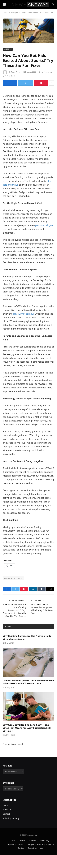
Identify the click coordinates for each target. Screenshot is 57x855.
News (13, 840)
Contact (6, 814)
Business (32, 840)
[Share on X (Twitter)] (25, 83)
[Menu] (4, 4)
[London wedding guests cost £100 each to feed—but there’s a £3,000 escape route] (28, 662)
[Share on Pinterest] (41, 83)
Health (40, 844)
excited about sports (13, 578)
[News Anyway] (30, 4)
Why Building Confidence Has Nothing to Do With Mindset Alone (27, 637)
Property (10, 844)
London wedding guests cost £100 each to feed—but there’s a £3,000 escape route (28, 682)
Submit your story (11, 818)
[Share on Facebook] (10, 83)
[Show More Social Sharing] (51, 83)
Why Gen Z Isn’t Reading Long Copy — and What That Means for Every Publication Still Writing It (27, 727)
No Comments (46, 72)
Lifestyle (7, 49)
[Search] (52, 4)
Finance (22, 840)
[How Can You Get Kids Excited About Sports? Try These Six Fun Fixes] (28, 31)
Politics (20, 844)
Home (5, 805)
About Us (7, 809)
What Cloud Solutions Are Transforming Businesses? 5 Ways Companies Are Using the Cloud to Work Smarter (14, 610)
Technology (44, 840)
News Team (15, 72)
